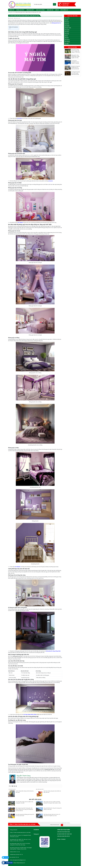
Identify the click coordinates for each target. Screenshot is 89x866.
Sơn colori (67, 17)
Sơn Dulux (67, 21)
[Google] (16, 786)
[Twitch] (11, 786)
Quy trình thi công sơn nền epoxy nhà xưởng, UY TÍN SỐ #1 (75, 51)
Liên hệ (57, 9)
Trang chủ (11, 9)
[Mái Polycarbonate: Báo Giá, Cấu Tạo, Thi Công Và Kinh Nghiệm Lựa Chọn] (39, 816)
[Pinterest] (12, 786)
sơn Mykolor (18, 566)
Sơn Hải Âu (67, 31)
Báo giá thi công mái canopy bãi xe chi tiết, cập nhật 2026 (75, 67)
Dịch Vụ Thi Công (40, 9)
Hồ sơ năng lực (64, 9)
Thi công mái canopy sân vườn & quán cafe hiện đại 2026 (75, 73)
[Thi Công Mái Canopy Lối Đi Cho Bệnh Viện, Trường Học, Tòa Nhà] (11, 803)
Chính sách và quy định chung (63, 831)
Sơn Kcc (66, 35)
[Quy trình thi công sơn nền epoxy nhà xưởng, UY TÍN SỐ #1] (68, 51)
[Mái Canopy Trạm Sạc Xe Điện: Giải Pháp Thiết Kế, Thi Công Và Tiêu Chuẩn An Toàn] (39, 803)
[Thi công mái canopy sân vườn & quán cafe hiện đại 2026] (68, 73)
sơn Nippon (20, 222)
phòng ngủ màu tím (56, 22)
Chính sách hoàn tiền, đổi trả (63, 836)
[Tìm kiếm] (54, 4)
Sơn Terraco (67, 41)
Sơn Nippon (67, 39)
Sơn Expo (66, 19)
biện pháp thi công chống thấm (53, 651)
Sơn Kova (67, 37)
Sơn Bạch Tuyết (68, 27)
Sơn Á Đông (67, 25)
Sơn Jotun (67, 23)
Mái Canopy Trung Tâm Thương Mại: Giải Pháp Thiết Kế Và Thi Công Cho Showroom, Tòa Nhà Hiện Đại (24, 809)
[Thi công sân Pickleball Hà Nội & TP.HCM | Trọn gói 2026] (68, 62)
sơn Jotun (50, 180)
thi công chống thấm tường (30, 714)
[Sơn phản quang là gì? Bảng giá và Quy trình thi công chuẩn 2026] (11, 816)
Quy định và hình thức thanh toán (64, 834)
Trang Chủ (10, 12)
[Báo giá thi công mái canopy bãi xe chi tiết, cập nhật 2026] (68, 68)
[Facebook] (9, 786)
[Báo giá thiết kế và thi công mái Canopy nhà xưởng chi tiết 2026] (39, 809)
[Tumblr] (14, 786)
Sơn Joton (67, 33)
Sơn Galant (67, 29)
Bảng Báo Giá (50, 9)
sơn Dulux (19, 118)
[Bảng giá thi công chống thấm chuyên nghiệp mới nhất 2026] (68, 56)
